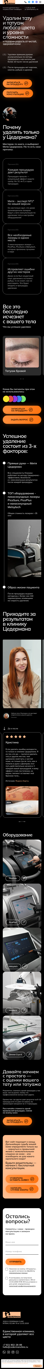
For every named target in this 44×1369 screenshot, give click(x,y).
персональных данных (18, 1273)
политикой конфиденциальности (22, 1286)
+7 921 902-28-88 (12, 1345)
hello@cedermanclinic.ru (15, 1347)
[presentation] (20, 821)
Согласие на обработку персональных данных (15, 1363)
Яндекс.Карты (22, 781)
